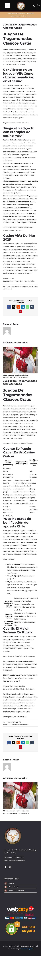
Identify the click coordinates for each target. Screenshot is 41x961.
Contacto (11, 883)
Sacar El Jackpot (9, 559)
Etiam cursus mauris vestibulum (16, 375)
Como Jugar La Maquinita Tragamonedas (18, 227)
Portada (10, 13)
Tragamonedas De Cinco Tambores (16, 123)
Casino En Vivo (8, 278)
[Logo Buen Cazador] (12, 828)
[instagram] (10, 867)
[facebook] (5, 867)
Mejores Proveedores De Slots (14, 686)
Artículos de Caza (19, 13)
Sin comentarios (24, 377)
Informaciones (13, 887)
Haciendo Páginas (27, 949)
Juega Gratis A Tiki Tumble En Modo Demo (18, 689)
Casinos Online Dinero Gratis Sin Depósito (18, 281)
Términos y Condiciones (16, 891)
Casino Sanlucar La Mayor (12, 230)
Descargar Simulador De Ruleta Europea (17, 443)
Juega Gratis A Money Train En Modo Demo (19, 656)
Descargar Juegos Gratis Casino (14, 717)
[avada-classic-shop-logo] (21, 2)
